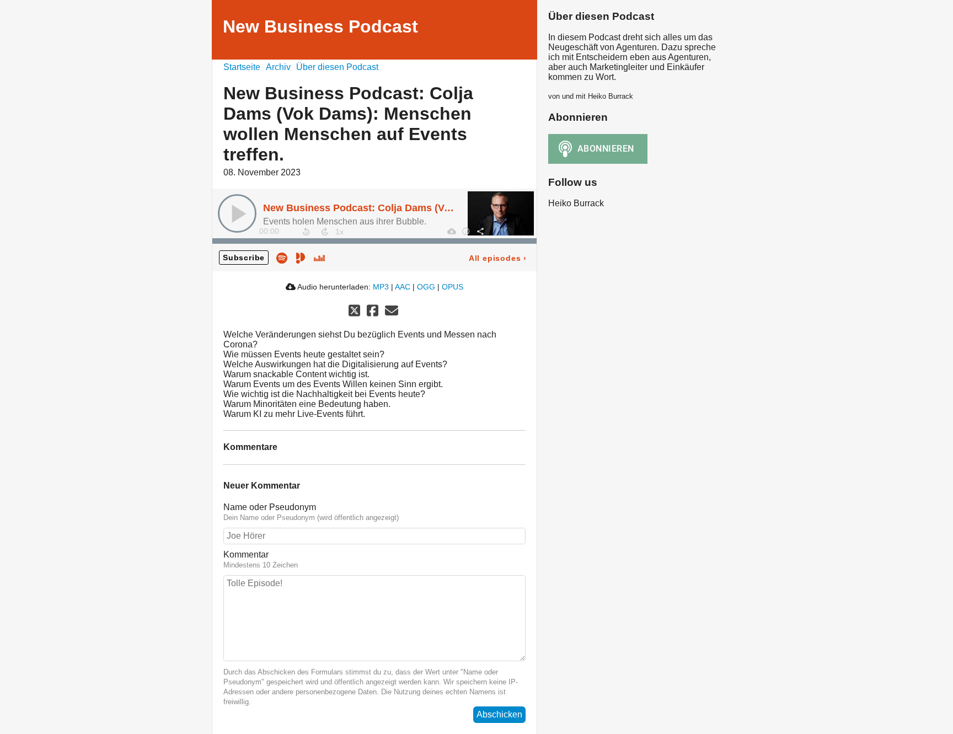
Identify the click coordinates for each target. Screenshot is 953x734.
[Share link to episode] (480, 231)
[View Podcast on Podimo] (300, 257)
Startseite (241, 67)
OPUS (452, 286)
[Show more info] (465, 231)
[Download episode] (451, 231)
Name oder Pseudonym (269, 507)
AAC (402, 286)
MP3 (381, 286)
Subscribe (244, 257)
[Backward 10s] (306, 231)
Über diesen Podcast (337, 67)
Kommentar (246, 554)
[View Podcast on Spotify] (281, 257)
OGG (426, 286)
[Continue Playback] (237, 213)
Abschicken (499, 714)
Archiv (278, 67)
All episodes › (498, 258)
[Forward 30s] (325, 231)
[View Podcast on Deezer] (319, 257)
